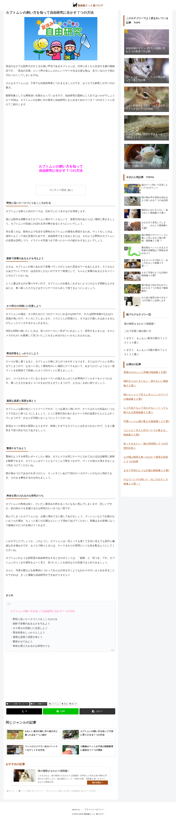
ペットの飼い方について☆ (19, 704)
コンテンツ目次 (57, 190)
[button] (97, 711)
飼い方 (74, 704)
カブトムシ (55, 704)
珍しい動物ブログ (39, 704)
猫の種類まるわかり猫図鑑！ (140, 323)
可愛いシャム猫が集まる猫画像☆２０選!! (146, 421)
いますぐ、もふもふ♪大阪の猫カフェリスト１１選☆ (145, 352)
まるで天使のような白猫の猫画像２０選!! (146, 470)
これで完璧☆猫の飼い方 (137, 331)
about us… (77, 809)
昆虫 (65, 704)
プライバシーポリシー (94, 809)
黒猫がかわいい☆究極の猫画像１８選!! (145, 372)
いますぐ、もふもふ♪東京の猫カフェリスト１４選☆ (145, 340)
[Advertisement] (61, 129)
